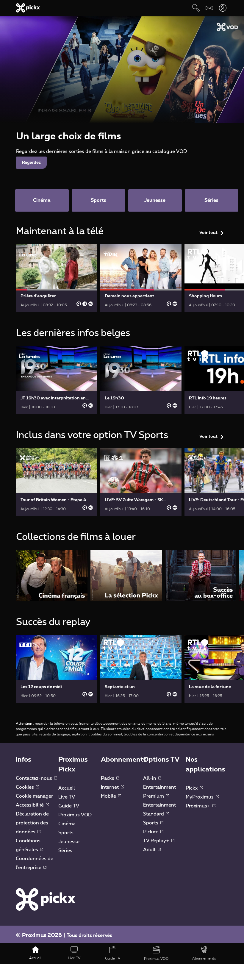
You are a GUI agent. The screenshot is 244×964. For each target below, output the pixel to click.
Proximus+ (199, 806)
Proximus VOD (75, 815)
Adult (150, 849)
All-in (150, 778)
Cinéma (67, 823)
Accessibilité (30, 805)
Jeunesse (68, 841)
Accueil (66, 788)
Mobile (109, 796)
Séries (65, 850)
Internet (110, 787)
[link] (56, 278)
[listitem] (51, 575)
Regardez (31, 162)
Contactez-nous (34, 778)
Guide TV (68, 806)
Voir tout (208, 233)
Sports (65, 832)
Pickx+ (151, 831)
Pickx (192, 788)
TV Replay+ (157, 840)
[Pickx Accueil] (45, 899)
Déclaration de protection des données (32, 823)
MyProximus (200, 797)
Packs (108, 778)
